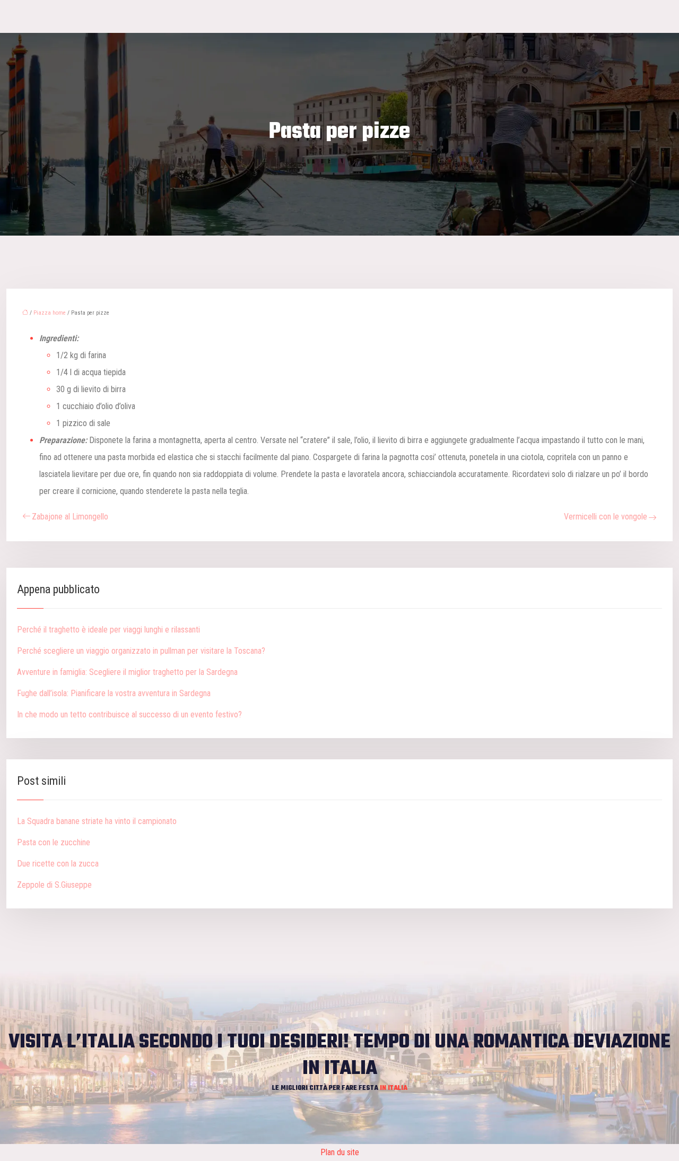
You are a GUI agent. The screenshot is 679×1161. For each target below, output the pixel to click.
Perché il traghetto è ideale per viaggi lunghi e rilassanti (108, 630)
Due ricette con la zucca (58, 864)
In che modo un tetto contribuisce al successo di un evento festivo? (129, 714)
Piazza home (49, 312)
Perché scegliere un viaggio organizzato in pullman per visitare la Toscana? (141, 651)
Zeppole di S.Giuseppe (54, 885)
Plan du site (339, 1152)
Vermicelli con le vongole (605, 517)
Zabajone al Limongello (70, 517)
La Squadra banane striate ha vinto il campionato (97, 821)
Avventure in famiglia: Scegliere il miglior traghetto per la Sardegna (127, 672)
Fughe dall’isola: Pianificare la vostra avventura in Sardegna (114, 693)
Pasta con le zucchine (53, 842)
